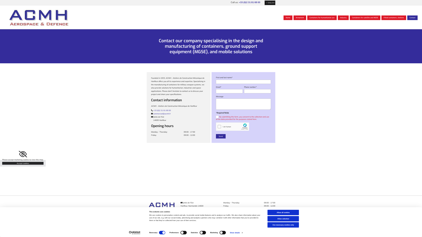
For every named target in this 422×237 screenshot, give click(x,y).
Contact (412, 18)
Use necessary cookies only (283, 225)
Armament (300, 18)
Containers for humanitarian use (322, 18)
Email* (218, 87)
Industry (343, 18)
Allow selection (283, 219)
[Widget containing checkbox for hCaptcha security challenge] (232, 126)
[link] (23, 154)
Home (288, 18)
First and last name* (224, 77)
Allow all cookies (283, 212)
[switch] (183, 232)
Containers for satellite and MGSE (365, 18)
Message (219, 96)
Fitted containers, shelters (394, 18)
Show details (235, 233)
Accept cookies (23, 163)
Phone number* (250, 87)
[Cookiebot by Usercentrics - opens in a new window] (134, 232)
